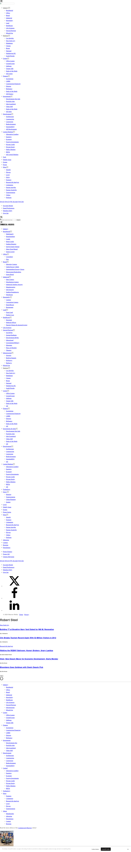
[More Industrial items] (10, 277)
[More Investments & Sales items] (17, 429)
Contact (5, 542)
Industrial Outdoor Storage (14, 284)
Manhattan (9, 43)
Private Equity (10, 147)
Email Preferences (8, 208)
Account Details (8, 205)
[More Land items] (7, 310)
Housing (8, 494)
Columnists (9, 185)
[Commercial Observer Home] (7, 4)
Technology (6, 489)
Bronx (8, 48)
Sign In (2, 201)
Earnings (9, 137)
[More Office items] (8, 254)
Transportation (10, 192)
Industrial (9, 18)
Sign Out (21, 201)
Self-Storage (10, 289)
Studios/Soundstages (12, 292)
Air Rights (9, 332)
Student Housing (11, 244)
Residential (9, 10)
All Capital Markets (12, 154)
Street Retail (10, 274)
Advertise (6, 540)
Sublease (9, 66)
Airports (8, 355)
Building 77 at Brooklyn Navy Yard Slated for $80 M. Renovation (27, 629)
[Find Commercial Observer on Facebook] (14, 598)
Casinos (8, 300)
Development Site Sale (13, 99)
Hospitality (9, 20)
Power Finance (7, 551)
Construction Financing (13, 84)
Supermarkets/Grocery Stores (15, 269)
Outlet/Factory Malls (12, 267)
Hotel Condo (10, 241)
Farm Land (9, 312)
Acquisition (9, 78)
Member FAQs (7, 210)
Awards (8, 169)
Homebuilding (10, 236)
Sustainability (10, 126)
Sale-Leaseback (11, 104)
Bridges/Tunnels (11, 358)
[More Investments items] (11, 96)
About (5, 811)
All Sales (9, 111)
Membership (10, 813)
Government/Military (12, 343)
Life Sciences (10, 28)
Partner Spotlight (11, 190)
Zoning (8, 502)
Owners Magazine (8, 556)
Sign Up (7, 201)
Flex (7, 259)
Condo (8, 239)
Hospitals (9, 320)
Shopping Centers (11, 264)
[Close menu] (1, 222)
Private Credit (10, 144)
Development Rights (12, 337)
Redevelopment (11, 124)
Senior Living (10, 251)
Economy (9, 139)
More (4, 167)
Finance (5, 76)
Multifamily (10, 234)
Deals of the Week (11, 71)
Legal (8, 175)
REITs (8, 152)
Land (7, 23)
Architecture (10, 116)
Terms (21, 614)
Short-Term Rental (12, 249)
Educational (9, 340)
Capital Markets (8, 132)
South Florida (10, 56)
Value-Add (9, 106)
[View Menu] (1, 1)
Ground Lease (10, 63)
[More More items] (7, 167)
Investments (7, 96)
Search (18, 220)
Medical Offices (11, 322)
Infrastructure (7, 353)
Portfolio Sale (10, 101)
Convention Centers (12, 302)
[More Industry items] (9, 8)
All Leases (9, 73)
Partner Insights (11, 187)
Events (5, 162)
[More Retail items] (8, 262)
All (7, 406)
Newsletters (6, 547)
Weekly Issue (7, 159)
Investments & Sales (9, 428)
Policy (8, 177)
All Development (11, 129)
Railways (9, 363)
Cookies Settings (95, 849)
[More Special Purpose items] (14, 330)
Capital (5, 768)
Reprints (5, 545)
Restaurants (9, 307)
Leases (5, 58)
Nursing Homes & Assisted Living (16, 325)
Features (8, 180)
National (8, 51)
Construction (10, 119)
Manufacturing (10, 287)
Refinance (9, 89)
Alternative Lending (12, 134)
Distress (8, 86)
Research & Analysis (12, 182)
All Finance (9, 94)
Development (7, 114)
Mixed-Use (9, 33)
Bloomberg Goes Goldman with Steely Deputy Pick (21, 667)
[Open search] (1, 217)
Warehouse (9, 294)
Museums (9, 345)
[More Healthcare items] (11, 317)
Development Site (11, 743)
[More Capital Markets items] (14, 132)
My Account (14, 201)
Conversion (9, 121)
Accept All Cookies (106, 849)
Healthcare (9, 25)
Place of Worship (11, 348)
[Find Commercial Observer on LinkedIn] (14, 610)
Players (8, 172)
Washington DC (11, 53)
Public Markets (10, 149)
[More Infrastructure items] (12, 353)
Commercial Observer (25, 828)
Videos (8, 195)
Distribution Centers (12, 282)
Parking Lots (10, 315)
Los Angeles (10, 38)
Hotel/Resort (10, 305)
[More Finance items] (9, 76)
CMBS (8, 81)
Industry (5, 229)
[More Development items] (12, 114)
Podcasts (8, 197)
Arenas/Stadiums (11, 335)
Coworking (9, 256)
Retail (8, 15)
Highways (9, 360)
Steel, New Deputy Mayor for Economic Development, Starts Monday (29, 659)
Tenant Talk (9, 68)
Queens (8, 46)
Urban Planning (11, 499)
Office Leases (10, 61)
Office (8, 13)
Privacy (26, 614)
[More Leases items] (8, 58)
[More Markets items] (9, 36)
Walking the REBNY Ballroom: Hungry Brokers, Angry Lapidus (26, 650)
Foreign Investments (12, 142)
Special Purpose (11, 30)
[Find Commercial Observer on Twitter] (14, 586)
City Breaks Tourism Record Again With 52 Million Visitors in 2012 (28, 637)
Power (5, 164)
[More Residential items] (11, 231)
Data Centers (10, 279)
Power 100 (6, 554)
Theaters (8, 350)
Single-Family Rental (12, 246)
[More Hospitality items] (11, 297)
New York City (10, 41)
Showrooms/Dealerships (13, 272)
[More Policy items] (8, 492)
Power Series (7, 512)
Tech (4, 157)
